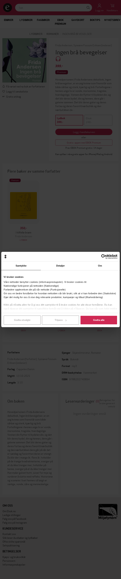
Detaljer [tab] (60, 265)
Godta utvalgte (22, 320)
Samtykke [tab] (21, 265)
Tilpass (59, 320)
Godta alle (98, 320)
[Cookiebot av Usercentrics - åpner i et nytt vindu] (103, 256)
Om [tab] (100, 265)
